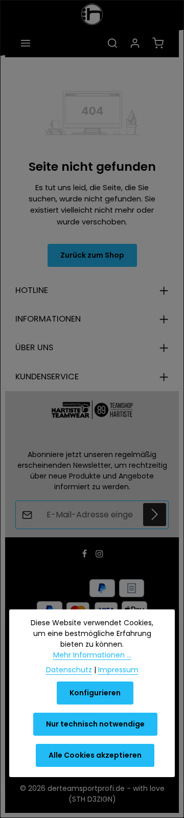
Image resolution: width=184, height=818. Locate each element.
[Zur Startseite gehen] (92, 14)
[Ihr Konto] (135, 43)
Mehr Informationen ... (92, 655)
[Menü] (25, 43)
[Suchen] (112, 43)
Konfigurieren (95, 693)
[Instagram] (99, 555)
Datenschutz (69, 670)
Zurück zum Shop (92, 255)
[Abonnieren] (154, 514)
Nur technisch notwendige (95, 724)
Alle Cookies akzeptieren (95, 755)
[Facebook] (85, 555)
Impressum (118, 670)
